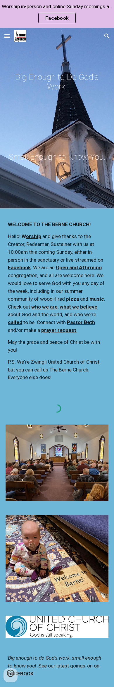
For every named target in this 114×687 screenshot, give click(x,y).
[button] (7, 36)
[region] (57, 14)
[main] (57, 82)
